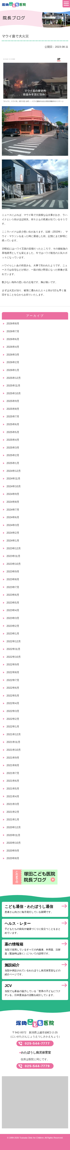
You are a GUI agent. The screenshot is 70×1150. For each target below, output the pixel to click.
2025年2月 (13, 455)
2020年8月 (13, 858)
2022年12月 (14, 641)
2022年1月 (13, 726)
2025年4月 (13, 439)
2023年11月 (13, 556)
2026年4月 (13, 346)
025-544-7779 (37, 1066)
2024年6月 (13, 517)
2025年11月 (13, 385)
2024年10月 (14, 486)
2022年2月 (13, 718)
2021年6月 (13, 780)
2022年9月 (13, 664)
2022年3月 (13, 711)
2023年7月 (13, 587)
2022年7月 (13, 680)
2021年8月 (13, 765)
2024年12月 (14, 470)
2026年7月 (13, 331)
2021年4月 (13, 796)
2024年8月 (13, 501)
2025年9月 (13, 400)
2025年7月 (13, 416)
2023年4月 (13, 610)
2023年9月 (13, 571)
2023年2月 (13, 625)
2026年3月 (13, 354)
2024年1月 (13, 540)
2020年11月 (13, 835)
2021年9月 (13, 757)
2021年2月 (13, 811)
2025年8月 (13, 408)
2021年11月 (13, 741)
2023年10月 (14, 563)
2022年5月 (13, 695)
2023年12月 (14, 548)
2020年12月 (14, 827)
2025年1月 (13, 463)
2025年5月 (13, 432)
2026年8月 (13, 323)
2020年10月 (14, 842)
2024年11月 (13, 478)
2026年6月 (13, 339)
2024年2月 (13, 532)
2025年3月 (13, 447)
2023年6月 (13, 594)
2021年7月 (13, 773)
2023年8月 (13, 579)
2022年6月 (13, 687)
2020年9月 (13, 850)
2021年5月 (13, 788)
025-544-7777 (37, 1043)
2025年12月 (14, 377)
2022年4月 (13, 703)
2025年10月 (14, 393)
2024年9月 (13, 493)
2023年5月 (13, 602)
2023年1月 (13, 633)
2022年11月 (13, 648)
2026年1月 (13, 370)
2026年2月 (13, 362)
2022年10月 (14, 656)
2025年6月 (13, 424)
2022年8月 (13, 672)
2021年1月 (13, 819)
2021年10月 (14, 749)
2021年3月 (13, 804)
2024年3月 (13, 525)
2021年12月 (14, 734)
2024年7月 (13, 509)
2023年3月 (13, 618)
